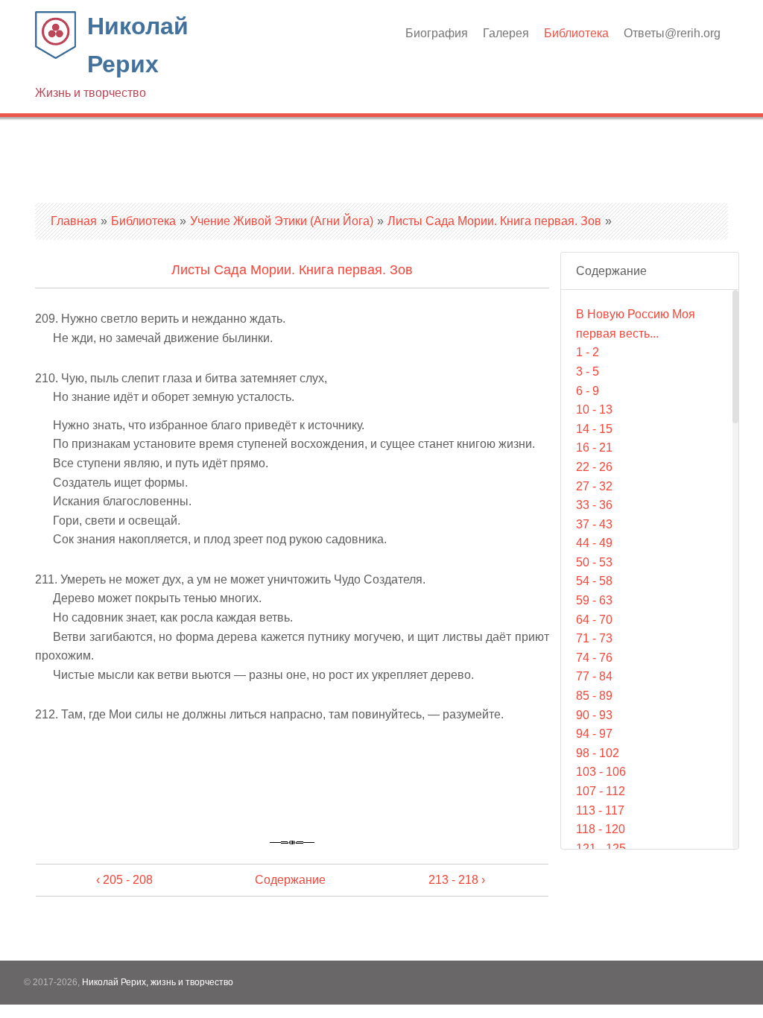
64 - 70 (594, 619)
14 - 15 (594, 429)
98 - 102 (597, 753)
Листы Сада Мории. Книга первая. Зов (494, 221)
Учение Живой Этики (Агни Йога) (281, 221)
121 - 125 (601, 848)
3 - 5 (587, 371)
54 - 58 (594, 581)
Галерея (506, 33)
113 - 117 (600, 810)
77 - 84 (594, 676)
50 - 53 (594, 562)
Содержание (290, 879)
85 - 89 (594, 695)
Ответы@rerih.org (672, 33)
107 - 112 (600, 791)
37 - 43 (594, 524)
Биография (436, 33)
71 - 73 (594, 638)
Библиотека (576, 33)
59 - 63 (594, 600)
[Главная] (55, 54)
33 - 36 (594, 505)
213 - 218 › (456, 879)
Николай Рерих (112, 56)
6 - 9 (587, 391)
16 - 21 (594, 447)
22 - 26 (594, 467)
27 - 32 (594, 486)
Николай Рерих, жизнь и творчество (157, 982)
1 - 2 (587, 352)
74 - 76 (594, 657)
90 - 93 (594, 715)
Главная (74, 221)
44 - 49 (594, 543)
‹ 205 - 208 (124, 879)
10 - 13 (594, 409)
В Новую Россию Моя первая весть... (635, 324)
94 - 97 (594, 733)
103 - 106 (601, 771)
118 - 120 (600, 829)
